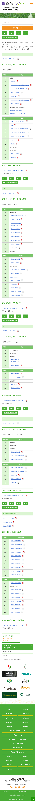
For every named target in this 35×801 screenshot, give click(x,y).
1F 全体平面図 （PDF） (9, 58)
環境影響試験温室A (16, 556)
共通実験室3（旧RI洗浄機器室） (18, 113)
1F (5, 33)
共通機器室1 (14, 96)
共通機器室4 (14, 475)
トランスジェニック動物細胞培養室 (20, 100)
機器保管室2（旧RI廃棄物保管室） (19, 128)
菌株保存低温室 (15, 104)
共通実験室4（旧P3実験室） (18, 269)
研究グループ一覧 (17, 735)
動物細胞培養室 (15, 273)
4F (26, 33)
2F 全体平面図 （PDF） (9, 193)
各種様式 (9, 756)
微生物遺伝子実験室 (16, 291)
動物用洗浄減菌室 (15, 92)
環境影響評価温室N (16, 605)
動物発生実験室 (15, 153)
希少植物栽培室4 (15, 240)
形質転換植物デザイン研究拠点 (17, 739)
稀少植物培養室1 (15, 365)
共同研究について (17, 747)
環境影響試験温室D (16, 567)
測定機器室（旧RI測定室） (16, 110)
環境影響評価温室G (16, 583)
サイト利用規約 (14, 791)
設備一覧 (5, 655)
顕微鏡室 (13, 81)
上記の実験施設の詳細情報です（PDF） (14, 170)
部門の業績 (9, 722)
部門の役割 (26, 718)
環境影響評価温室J (16, 590)
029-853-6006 (18, 787)
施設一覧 (25, 760)
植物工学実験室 (15, 263)
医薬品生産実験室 (15, 295)
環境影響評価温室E (16, 571)
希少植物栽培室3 (15, 236)
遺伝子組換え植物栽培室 (17, 215)
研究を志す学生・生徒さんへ (17, 752)
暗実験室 (13, 157)
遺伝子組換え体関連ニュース (17, 730)
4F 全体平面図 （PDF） (9, 423)
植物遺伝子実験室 (15, 259)
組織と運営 (9, 713)
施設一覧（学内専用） (8, 651)
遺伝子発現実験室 (14, 277)
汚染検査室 (14, 140)
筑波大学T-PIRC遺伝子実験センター (11, 9)
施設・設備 (9, 760)
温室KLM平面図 (7, 522)
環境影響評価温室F (16, 574)
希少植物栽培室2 (15, 232)
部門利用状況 (25, 722)
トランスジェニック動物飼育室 (19, 88)
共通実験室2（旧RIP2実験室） (18, 132)
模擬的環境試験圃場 (16, 541)
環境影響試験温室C (16, 563)
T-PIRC (26, 769)
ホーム (9, 709)
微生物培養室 (14, 287)
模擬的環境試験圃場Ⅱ (16, 544)
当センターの (9, 647)
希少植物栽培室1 (15, 229)
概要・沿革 (26, 713)
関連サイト (26, 756)
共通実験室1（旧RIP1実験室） (18, 136)
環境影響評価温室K (16, 593)
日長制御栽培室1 (15, 244)
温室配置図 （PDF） (8, 518)
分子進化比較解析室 (16, 377)
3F (19, 33)
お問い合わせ (6, 791)
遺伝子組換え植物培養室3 (17, 467)
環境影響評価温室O (16, 608)
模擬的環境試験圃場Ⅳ (16, 552)
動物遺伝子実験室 (15, 280)
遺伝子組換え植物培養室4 (17, 471)
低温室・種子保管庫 (16, 479)
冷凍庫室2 (13, 482)
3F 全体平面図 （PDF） (9, 330)
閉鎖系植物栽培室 (15, 612)
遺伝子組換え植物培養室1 (17, 455)
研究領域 (25, 726)
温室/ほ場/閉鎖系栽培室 (10, 37)
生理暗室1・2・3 (15, 219)
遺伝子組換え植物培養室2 (17, 459)
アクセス (9, 769)
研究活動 (9, 726)
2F (12, 33)
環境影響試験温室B (16, 559)
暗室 (12, 125)
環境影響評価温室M (16, 601)
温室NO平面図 (7, 526)
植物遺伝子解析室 (15, 452)
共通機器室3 (14, 384)
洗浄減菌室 (14, 284)
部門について (9, 718)
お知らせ (25, 709)
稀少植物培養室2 (15, 373)
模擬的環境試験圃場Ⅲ (16, 548)
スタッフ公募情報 (25, 764)
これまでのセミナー (17, 743)
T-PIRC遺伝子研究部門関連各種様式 (11, 659)
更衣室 (13, 144)
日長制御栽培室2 (15, 388)
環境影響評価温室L (16, 597)
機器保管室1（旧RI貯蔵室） (18, 121)
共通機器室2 (14, 247)
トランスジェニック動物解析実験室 (20, 85)
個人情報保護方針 (23, 791)
